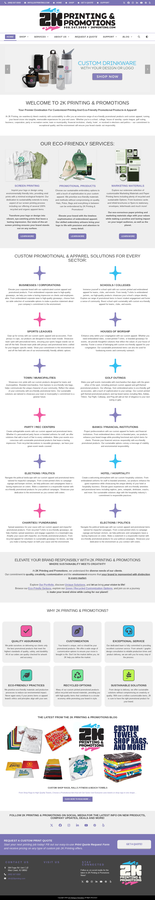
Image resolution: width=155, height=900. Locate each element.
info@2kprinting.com (38, 3)
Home (59, 3)
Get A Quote (87, 3)
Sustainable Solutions (129, 685)
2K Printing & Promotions (76, 897)
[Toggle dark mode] (147, 37)
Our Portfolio (46, 584)
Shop (71, 3)
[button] (139, 37)
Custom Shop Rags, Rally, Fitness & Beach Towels (77, 788)
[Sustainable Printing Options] (128, 677)
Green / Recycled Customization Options (89, 588)
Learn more (27, 236)
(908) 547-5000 (14, 3)
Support (104, 3)
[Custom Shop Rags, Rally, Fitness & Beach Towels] (77, 752)
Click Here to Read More (78, 799)
